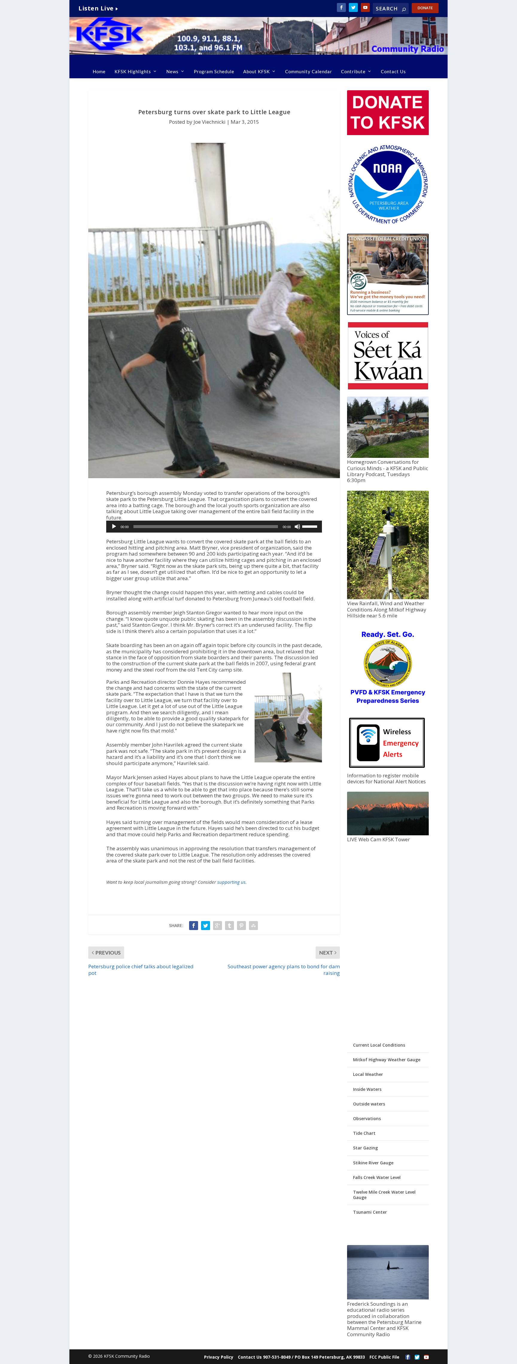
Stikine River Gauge (373, 1163)
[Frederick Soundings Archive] (387, 1298)
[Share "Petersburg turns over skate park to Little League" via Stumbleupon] (253, 926)
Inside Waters (367, 1089)
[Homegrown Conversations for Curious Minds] (387, 456)
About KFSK (256, 71)
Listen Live (96, 8)
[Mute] (297, 527)
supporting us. (232, 882)
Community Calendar (308, 71)
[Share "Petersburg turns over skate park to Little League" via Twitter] (206, 926)
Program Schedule (214, 71)
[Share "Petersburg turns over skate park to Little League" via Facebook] (194, 926)
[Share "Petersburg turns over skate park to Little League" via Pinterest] (241, 926)
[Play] (114, 527)
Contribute (353, 71)
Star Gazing (365, 1148)
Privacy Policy (218, 1357)
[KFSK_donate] (387, 133)
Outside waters (369, 1104)
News (172, 71)
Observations (367, 1118)
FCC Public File (384, 1357)
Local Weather (368, 1074)
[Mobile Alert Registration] (387, 769)
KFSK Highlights (133, 71)
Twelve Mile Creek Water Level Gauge (384, 1194)
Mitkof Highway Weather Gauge (386, 1059)
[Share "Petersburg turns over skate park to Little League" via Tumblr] (229, 926)
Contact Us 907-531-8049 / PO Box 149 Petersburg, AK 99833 (301, 1357)
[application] (214, 527)
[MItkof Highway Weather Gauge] (387, 597)
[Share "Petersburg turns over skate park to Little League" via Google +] (217, 926)
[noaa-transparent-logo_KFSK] (387, 223)
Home (99, 71)
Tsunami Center (370, 1212)
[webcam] (387, 834)
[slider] (310, 526)
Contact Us (393, 71)
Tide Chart (364, 1133)
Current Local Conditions (379, 1045)
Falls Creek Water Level (377, 1177)
